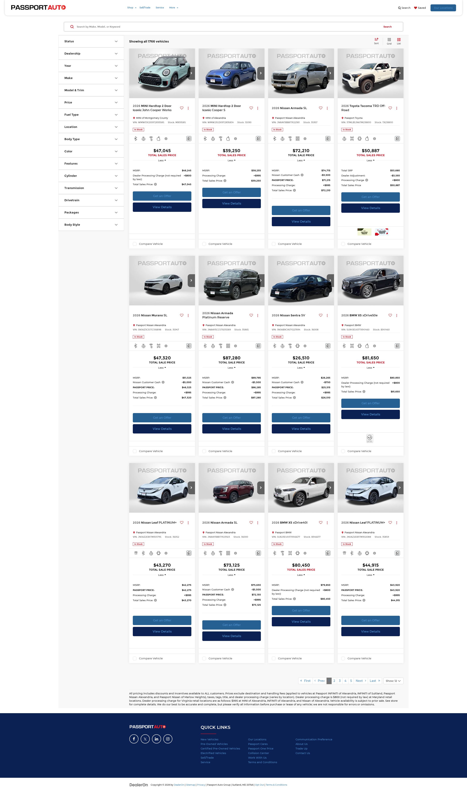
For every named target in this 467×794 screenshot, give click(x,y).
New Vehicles (209, 739)
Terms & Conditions (276, 784)
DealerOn (179, 784)
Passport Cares (258, 744)
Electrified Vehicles (213, 753)
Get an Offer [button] (162, 196)
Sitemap (190, 784)
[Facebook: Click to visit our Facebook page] (134, 738)
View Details (162, 207)
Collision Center (258, 753)
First (306, 681)
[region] (162, 177)
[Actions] (188, 108)
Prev (320, 681)
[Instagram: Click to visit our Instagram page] (168, 738)
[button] (191, 73)
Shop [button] (130, 7)
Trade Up (302, 748)
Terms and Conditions (262, 762)
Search (387, 26)
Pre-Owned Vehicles (214, 744)
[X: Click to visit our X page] (145, 738)
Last (374, 681)
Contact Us (303, 753)
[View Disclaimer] (166, 138)
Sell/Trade (145, 7)
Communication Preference (314, 739)
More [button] (172, 7)
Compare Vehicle (151, 244)
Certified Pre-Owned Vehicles (220, 748)
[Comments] (188, 138)
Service (160, 7)
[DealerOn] (139, 784)
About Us (302, 744)
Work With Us (257, 757)
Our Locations (443, 7)
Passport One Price (260, 748)
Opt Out (259, 784)
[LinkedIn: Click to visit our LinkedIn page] (156, 738)
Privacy (201, 784)
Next (360, 681)
